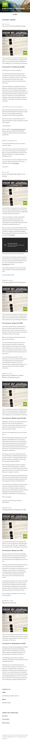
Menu (15, 14)
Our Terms (5, 715)
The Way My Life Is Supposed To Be (14, 510)
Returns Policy (6, 722)
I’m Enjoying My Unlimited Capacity (14, 282)
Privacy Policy (5, 719)
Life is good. (16, 163)
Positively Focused (13, 9)
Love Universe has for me (18, 129)
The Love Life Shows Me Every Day (13, 26)
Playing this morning (9, 603)
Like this (12, 235)
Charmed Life (5, 264)
